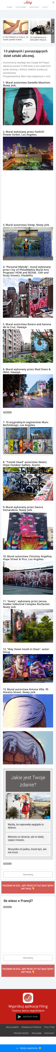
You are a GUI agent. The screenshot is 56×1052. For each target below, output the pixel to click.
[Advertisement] (28, 194)
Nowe (9, 7)
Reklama (36, 1033)
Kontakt (49, 1033)
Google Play (30, 1016)
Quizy (45, 7)
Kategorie (34, 7)
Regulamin (12, 1027)
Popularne (21, 7)
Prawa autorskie (31, 1027)
